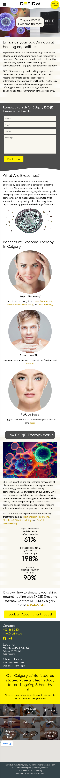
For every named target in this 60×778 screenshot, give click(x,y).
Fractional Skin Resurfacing (20, 304)
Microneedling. (46, 304)
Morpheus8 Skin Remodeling (17, 520)
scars (32, 422)
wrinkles (30, 363)
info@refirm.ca (12, 633)
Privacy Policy (36, 770)
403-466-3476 (36, 605)
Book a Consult (55, 5)
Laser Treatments (43, 301)
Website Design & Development (30, 773)
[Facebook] (5, 638)
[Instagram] (11, 638)
